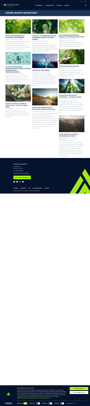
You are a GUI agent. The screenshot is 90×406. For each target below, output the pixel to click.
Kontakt (67, 5)
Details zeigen (69, 403)
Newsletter (46, 188)
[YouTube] (14, 182)
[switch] (38, 403)
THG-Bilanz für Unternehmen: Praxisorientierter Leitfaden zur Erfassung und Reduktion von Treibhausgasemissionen (18, 69)
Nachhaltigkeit (7, 39)
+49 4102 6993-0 (19, 170)
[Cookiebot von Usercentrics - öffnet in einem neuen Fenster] (8, 403)
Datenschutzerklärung (45, 398)
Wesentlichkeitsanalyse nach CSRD (69, 66)
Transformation (50, 5)
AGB (29, 188)
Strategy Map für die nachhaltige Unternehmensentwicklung (68, 135)
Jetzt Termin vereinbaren (22, 177)
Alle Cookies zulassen (79, 388)
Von (14, 39)
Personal (72, 137)
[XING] (20, 182)
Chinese (84, 1)
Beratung (60, 137)
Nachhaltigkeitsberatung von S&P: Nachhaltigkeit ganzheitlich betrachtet (43, 108)
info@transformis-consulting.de (21, 173)
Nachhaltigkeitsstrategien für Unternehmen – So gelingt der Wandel (70, 96)
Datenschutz (23, 188)
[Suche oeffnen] (85, 5)
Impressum (37, 398)
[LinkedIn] (17, 182)
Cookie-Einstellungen (37, 188)
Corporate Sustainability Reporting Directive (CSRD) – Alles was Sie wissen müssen (16, 105)
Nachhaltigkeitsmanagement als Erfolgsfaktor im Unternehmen (15, 36)
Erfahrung (59, 5)
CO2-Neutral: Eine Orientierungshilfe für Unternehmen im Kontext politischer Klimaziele (44, 37)
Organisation (69, 137)
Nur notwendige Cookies (79, 392)
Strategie (75, 137)
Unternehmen (39, 5)
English (81, 1)
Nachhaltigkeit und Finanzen (40, 70)
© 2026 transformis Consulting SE (25, 398)
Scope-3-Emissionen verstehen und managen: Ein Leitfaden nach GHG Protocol (71, 36)
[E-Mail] (23, 182)
